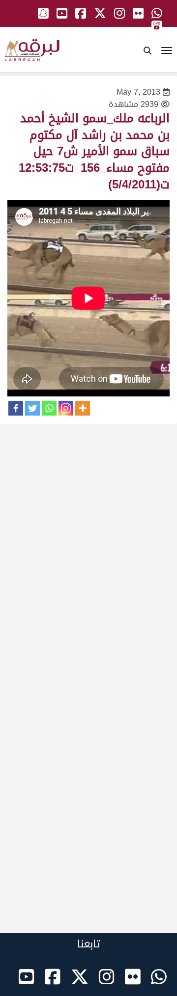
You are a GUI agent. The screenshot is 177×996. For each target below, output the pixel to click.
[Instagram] (66, 408)
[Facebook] (15, 408)
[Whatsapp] (49, 408)
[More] (82, 408)
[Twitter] (32, 408)
